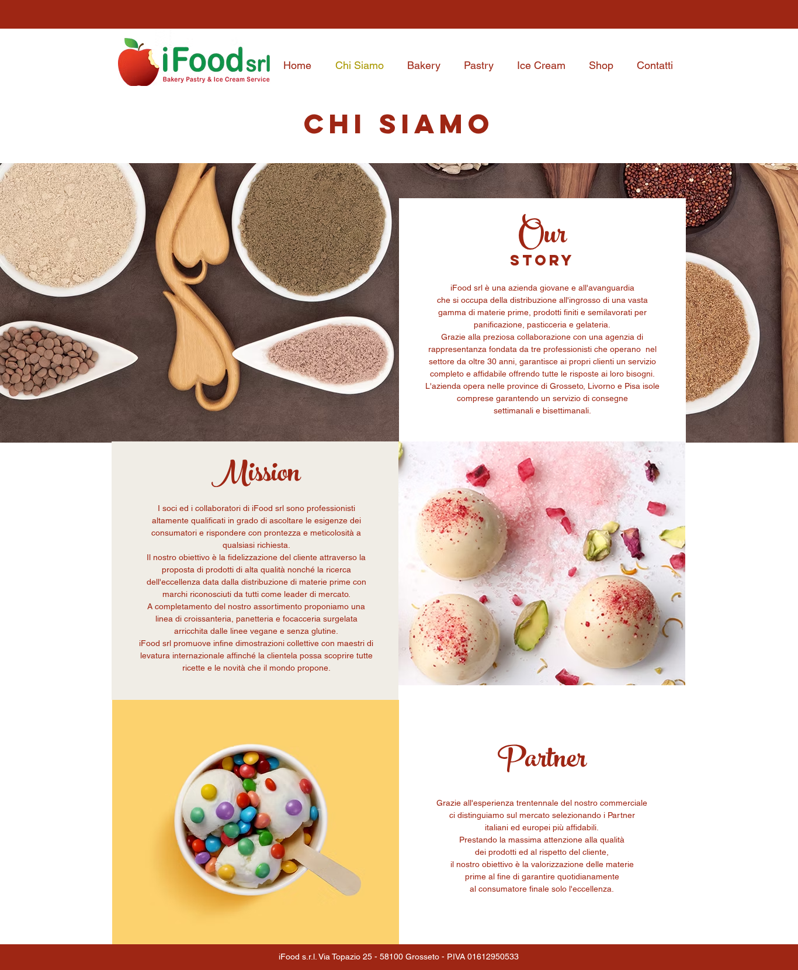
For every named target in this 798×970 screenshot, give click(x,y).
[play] (371, 709)
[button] (255, 822)
